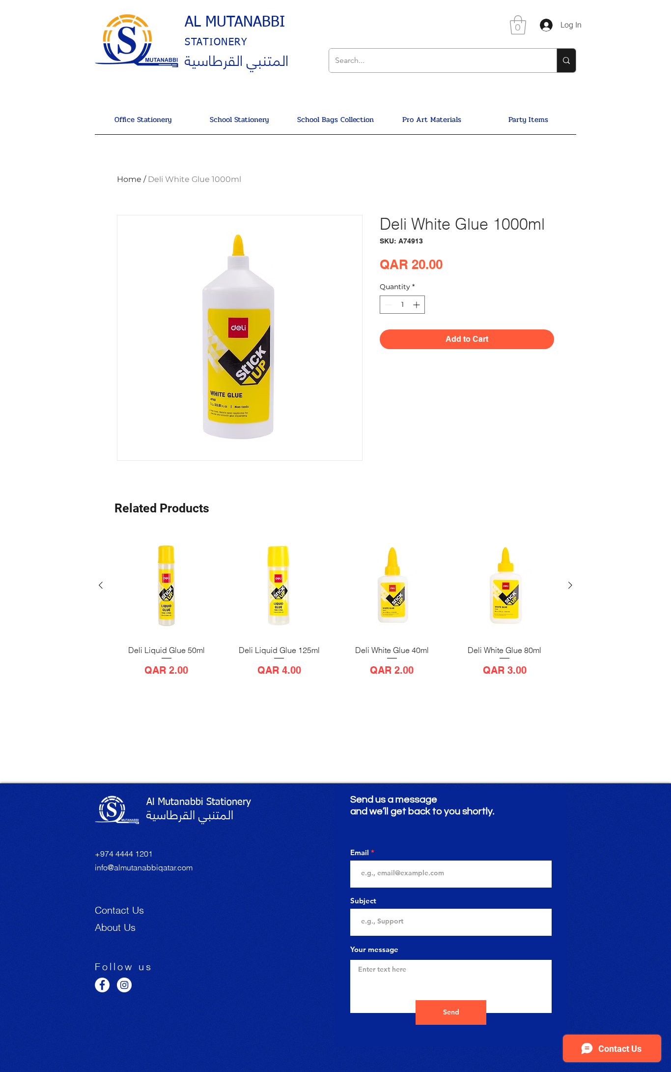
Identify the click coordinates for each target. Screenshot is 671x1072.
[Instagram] (124, 985)
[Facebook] (102, 985)
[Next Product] (570, 585)
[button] (518, 24)
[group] (335, 615)
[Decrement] (387, 304)
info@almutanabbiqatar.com (144, 867)
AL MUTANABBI (235, 22)
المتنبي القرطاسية (236, 59)
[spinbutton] (402, 304)
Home (129, 179)
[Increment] (417, 304)
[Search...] (566, 60)
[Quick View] (166, 585)
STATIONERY (216, 42)
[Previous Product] (101, 585)
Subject (363, 900)
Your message (374, 949)
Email (359, 852)
